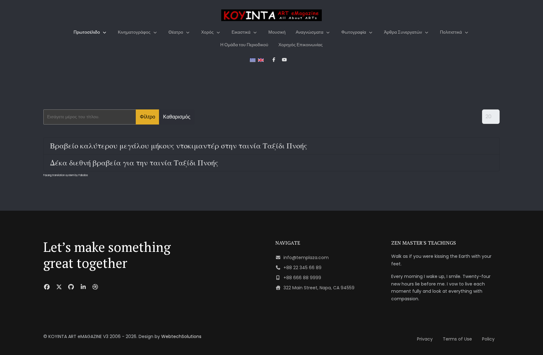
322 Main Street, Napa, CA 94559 (318, 288)
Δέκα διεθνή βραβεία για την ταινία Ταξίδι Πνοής (134, 163)
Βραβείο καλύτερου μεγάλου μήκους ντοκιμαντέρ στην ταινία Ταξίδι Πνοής (178, 146)
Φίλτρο (147, 116)
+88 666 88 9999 (302, 278)
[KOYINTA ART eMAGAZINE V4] (271, 15)
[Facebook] (47, 287)
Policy (488, 339)
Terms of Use (457, 339)
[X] (59, 287)
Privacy (425, 339)
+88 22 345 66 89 (302, 267)
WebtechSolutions (181, 336)
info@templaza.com (306, 257)
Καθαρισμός (176, 116)
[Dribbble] (95, 287)
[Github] (71, 287)
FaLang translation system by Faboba (65, 175)
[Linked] (83, 287)
